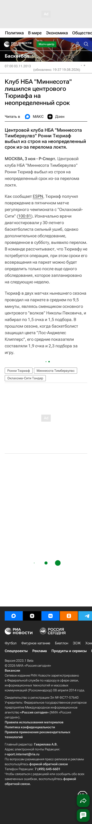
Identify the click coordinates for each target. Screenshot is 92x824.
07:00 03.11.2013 (18, 66)
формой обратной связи (48, 764)
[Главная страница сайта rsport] (28, 44)
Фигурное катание (35, 643)
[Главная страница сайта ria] (5, 44)
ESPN (38, 196)
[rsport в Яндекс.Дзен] (32, 616)
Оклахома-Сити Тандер (25, 378)
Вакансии (12, 670)
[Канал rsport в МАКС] (14, 616)
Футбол (11, 643)
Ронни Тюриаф (18, 370)
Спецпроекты (16, 651)
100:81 (24, 216)
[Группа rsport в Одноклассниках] (69, 616)
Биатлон (61, 643)
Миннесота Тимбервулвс (56, 370)
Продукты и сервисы (69, 651)
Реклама (39, 651)
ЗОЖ (77, 643)
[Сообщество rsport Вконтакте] (50, 616)
